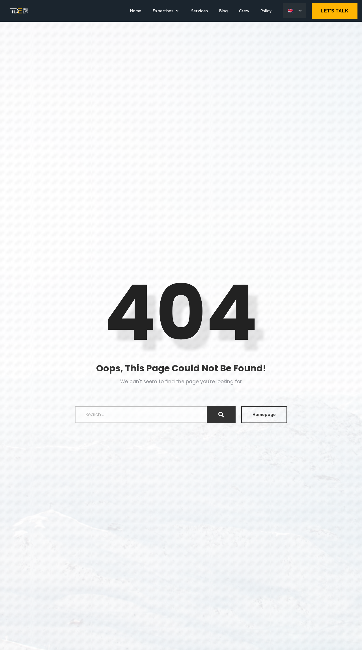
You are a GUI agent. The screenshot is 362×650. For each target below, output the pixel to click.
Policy (266, 11)
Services (199, 11)
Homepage (264, 414)
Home (135, 11)
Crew (244, 11)
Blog (223, 11)
